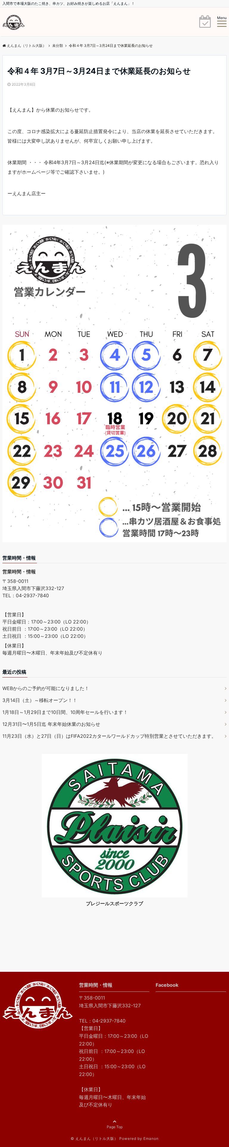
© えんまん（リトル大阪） (94, 1138)
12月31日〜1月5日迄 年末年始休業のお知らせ (51, 724)
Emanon (151, 1138)
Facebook (167, 985)
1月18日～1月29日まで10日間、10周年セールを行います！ (65, 712)
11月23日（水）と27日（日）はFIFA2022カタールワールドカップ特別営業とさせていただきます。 (109, 736)
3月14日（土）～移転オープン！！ (39, 700)
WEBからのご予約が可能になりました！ (45, 688)
